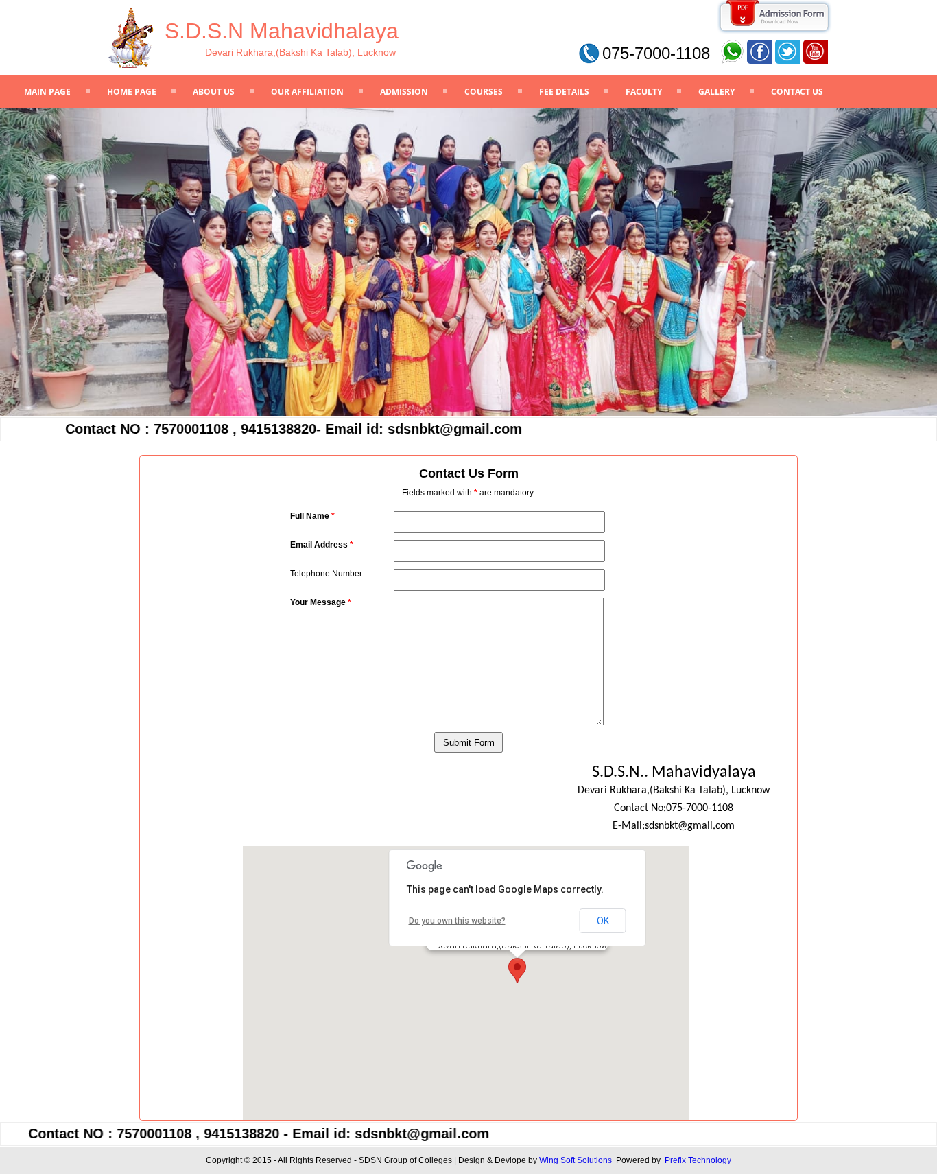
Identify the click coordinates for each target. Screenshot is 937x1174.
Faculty (644, 91)
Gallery (716, 91)
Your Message (320, 602)
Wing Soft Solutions (577, 1160)
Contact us (797, 91)
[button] (517, 970)
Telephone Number (326, 573)
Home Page (131, 91)
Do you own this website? (457, 921)
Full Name (312, 516)
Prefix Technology (698, 1160)
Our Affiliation (307, 91)
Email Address (321, 545)
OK (603, 920)
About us (214, 91)
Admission (404, 91)
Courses (483, 91)
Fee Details (564, 91)
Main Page (47, 91)
